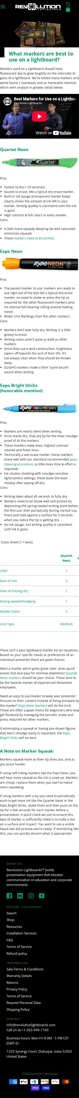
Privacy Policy (17, 989)
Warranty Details (19, 975)
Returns (12, 982)
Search (12, 913)
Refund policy (17, 953)
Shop (10, 919)
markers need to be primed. (35, 238)
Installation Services (21, 933)
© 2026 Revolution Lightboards (39, 1073)
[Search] (68, 3)
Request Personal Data (24, 1002)
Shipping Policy (18, 1009)
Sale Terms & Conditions (25, 969)
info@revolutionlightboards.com (31, 1025)
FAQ (10, 940)
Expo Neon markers (32, 705)
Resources (14, 926)
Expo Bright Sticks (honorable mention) (21, 387)
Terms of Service (19, 946)
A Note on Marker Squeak (26, 751)
